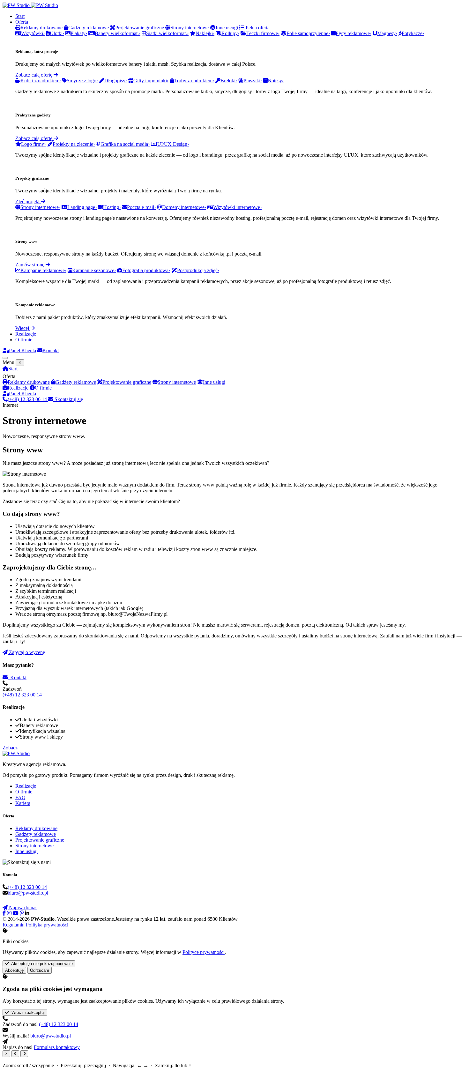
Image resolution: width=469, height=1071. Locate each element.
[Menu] (5, 358)
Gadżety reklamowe (76, 382)
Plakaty (79, 33)
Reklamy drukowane (29, 382)
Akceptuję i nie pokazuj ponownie (41, 963)
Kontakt (50, 350)
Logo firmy (33, 144)
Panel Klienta (22, 350)
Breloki (228, 80)
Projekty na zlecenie (74, 144)
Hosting (112, 207)
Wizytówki (33, 33)
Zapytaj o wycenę (26, 652)
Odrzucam (39, 970)
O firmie (23, 339)
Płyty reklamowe (353, 33)
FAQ (20, 797)
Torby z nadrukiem (194, 80)
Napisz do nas (22, 907)
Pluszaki (252, 80)
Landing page (82, 207)
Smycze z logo (82, 80)
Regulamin (14, 924)
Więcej (22, 328)
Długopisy (115, 80)
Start (20, 16)
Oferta (21, 22)
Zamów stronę (30, 264)
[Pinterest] (22, 913)
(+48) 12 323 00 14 (28, 399)
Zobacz (10, 747)
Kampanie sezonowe (94, 270)
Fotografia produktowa (146, 270)
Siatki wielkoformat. (167, 33)
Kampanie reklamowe (43, 270)
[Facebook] (4, 913)
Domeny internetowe (184, 207)
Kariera (22, 803)
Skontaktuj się (68, 399)
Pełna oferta (257, 27)
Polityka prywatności (47, 924)
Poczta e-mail (141, 207)
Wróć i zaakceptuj (27, 1012)
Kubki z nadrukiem (40, 80)
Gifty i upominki (150, 80)
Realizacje (25, 334)
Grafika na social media (125, 144)
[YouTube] (16, 913)
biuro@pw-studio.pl (28, 893)
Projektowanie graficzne (126, 382)
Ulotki (57, 33)
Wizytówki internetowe (237, 207)
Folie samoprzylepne (308, 33)
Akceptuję (14, 970)
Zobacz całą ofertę (34, 75)
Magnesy (387, 33)
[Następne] (24, 1053)
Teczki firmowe (262, 33)
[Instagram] (9, 913)
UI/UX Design (173, 144)
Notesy (276, 80)
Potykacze (413, 33)
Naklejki (205, 33)
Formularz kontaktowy (57, 1047)
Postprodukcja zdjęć (198, 270)
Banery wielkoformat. (117, 33)
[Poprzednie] (15, 1053)
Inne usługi (214, 382)
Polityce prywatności (203, 952)
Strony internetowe (40, 207)
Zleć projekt (28, 201)
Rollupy (230, 33)
